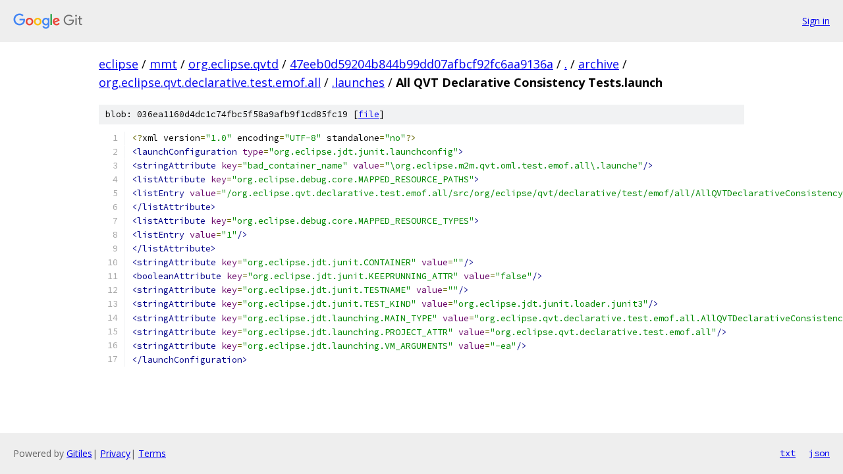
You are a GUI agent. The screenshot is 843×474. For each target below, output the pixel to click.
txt (788, 453)
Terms (152, 453)
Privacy (115, 453)
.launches (358, 82)
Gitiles (79, 453)
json (819, 453)
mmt (163, 64)
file (368, 114)
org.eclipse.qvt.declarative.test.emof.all (210, 82)
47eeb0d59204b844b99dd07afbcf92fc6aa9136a (421, 64)
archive (598, 64)
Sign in (816, 20)
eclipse (118, 64)
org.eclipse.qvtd (233, 64)
